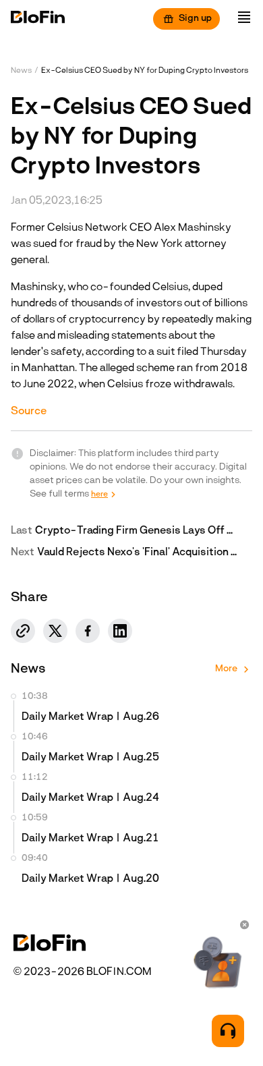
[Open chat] (228, 1031)
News (21, 71)
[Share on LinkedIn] (120, 631)
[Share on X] (55, 631)
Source (29, 411)
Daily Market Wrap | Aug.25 (90, 757)
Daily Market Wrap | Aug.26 (90, 717)
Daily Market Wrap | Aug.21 (90, 838)
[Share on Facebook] (88, 631)
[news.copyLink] (23, 631)
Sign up (195, 18)
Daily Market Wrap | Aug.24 (90, 798)
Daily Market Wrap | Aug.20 (90, 879)
